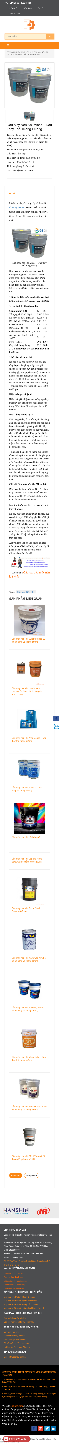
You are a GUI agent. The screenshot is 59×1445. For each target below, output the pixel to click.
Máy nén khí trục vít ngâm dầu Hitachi (20, 1300)
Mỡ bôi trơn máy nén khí (14, 1335)
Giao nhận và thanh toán (14, 1288)
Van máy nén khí (11, 1331)
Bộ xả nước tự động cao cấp (16, 1343)
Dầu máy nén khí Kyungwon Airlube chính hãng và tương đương (29, 959)
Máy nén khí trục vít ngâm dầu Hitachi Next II (24, 1308)
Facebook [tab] (16, 1175)
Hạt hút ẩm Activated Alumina (17, 1346)
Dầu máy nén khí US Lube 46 (26, 836)
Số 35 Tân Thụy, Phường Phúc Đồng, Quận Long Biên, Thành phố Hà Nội (28, 1263)
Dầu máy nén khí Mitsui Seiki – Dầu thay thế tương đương (29, 1058)
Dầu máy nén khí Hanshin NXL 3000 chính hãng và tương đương (29, 1108)
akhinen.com (16, 1406)
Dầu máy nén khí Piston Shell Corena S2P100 (26, 910)
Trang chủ (12, 52)
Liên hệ (40, 8)
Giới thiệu (13, 8)
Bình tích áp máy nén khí (15, 1339)
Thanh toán (14, 13)
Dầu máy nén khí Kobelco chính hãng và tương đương (27, 789)
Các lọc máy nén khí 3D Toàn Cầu (19, 1321)
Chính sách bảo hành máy (14, 1284)
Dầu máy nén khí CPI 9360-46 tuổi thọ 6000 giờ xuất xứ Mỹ (28, 1158)
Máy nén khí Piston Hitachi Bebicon (19, 1296)
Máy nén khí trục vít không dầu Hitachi (21, 1304)
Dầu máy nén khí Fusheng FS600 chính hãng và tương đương (28, 1009)
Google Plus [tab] (31, 1175)
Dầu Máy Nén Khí (25, 52)
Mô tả (12, 193)
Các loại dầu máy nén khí (15, 1318)
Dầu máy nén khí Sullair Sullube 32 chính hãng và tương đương (28, 640)
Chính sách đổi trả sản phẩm (15, 1281)
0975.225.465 (17, 1439)
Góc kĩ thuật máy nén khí (15, 1356)
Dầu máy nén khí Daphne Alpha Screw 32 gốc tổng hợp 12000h (27, 860)
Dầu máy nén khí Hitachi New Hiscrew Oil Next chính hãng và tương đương (27, 691)
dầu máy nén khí (17, 207)
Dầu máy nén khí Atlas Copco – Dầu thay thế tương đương (29, 739)
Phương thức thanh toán (13, 1277)
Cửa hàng (27, 8)
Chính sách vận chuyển (13, 1273)
